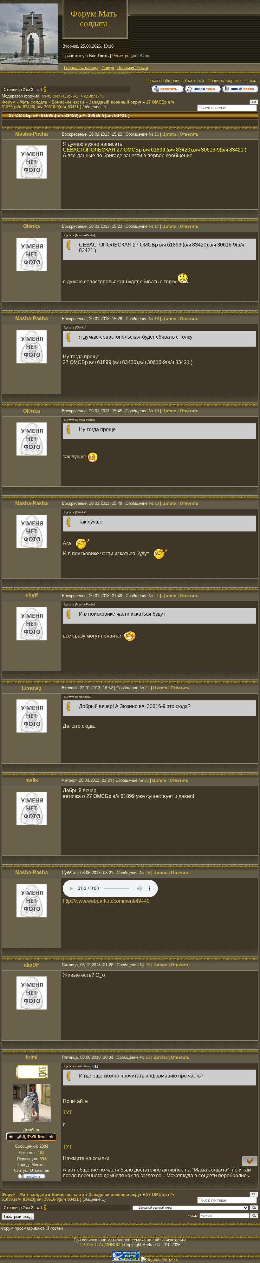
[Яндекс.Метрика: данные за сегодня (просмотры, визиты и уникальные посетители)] (159, 1259)
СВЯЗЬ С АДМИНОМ (100, 1244)
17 (156, 226)
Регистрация (124, 55)
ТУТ (67, 1112)
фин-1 (72, 96)
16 (156, 134)
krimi (31, 1057)
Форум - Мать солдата (24, 102)
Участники (194, 80)
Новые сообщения (163, 80)
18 (156, 318)
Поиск (250, 80)
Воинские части (68, 102)
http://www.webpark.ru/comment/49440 (106, 901)
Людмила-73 (92, 96)
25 (148, 964)
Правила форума (224, 80)
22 (147, 688)
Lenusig (32, 688)
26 (148, 1057)
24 (148, 872)
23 (146, 780)
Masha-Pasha (31, 134)
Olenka (58, 96)
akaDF (31, 965)
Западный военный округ (115, 102)
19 (156, 411)
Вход (144, 55)
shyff (46, 96)
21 (156, 595)
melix (31, 780)
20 (156, 503)
